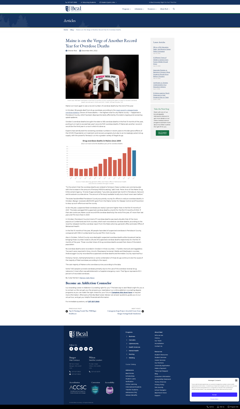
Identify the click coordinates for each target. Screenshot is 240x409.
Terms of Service (160, 382)
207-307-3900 (72, 2)
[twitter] (76, 349)
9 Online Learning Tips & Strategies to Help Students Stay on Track (161, 95)
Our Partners (159, 363)
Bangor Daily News (87, 278)
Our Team (158, 340)
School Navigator (160, 390)
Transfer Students (132, 389)
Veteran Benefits (131, 395)
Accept (214, 395)
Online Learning (131, 384)
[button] (236, 380)
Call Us (211, 407)
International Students (133, 387)
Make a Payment (160, 368)
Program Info (234, 407)
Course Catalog (131, 364)
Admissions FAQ (131, 392)
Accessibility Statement (163, 379)
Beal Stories (130, 373)
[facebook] (71, 349)
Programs (125, 9)
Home (66, 30)
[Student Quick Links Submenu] (116, 1)
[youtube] (91, 349)
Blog (72, 30)
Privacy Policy (214, 399)
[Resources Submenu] (156, 8)
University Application (162, 365)
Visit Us (222, 407)
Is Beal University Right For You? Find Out (162, 2)
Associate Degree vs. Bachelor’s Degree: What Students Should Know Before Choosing (161, 73)
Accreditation (159, 343)
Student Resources (161, 354)
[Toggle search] (173, 8)
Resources (151, 9)
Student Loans (131, 378)
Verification (129, 381)
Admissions (138, 9)
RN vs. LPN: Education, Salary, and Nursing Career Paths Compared (162, 49)
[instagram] (81, 349)
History (157, 338)
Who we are (159, 335)
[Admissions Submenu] (144, 8)
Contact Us (158, 346)
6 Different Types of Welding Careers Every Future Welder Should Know (160, 61)
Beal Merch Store (161, 392)
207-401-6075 (95, 371)
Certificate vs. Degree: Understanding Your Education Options (160, 85)
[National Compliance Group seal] (95, 389)
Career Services (160, 360)
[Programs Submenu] (131, 8)
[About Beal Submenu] (169, 8)
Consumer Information (162, 376)
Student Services (160, 357)
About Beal (164, 9)
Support (157, 395)
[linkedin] (86, 349)
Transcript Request (161, 371)
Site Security (159, 387)
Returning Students (89, 2)
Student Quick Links (108, 2)
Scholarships (130, 376)
